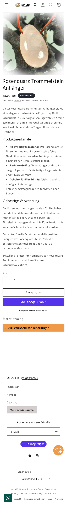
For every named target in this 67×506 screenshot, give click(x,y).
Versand (17, 100)
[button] (7, 5)
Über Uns (12, 402)
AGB (50, 498)
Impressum (13, 386)
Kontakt (11, 394)
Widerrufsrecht (14, 498)
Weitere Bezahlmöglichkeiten (33, 310)
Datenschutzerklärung (31, 493)
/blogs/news (30, 378)
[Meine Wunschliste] (50, 5)
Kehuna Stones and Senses (32, 489)
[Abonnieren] (56, 431)
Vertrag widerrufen (22, 410)
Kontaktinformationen (34, 498)
